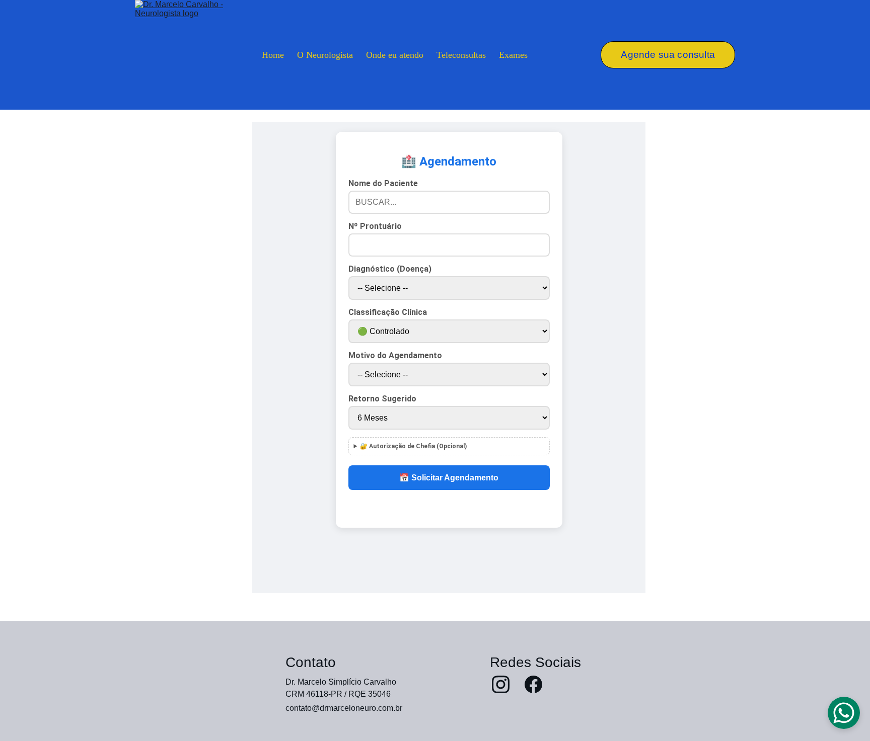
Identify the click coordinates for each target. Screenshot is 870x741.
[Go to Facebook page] (533, 684)
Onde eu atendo (394, 55)
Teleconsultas (461, 55)
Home (273, 55)
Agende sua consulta (668, 54)
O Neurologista (325, 55)
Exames (513, 55)
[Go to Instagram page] (501, 684)
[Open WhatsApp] (844, 713)
